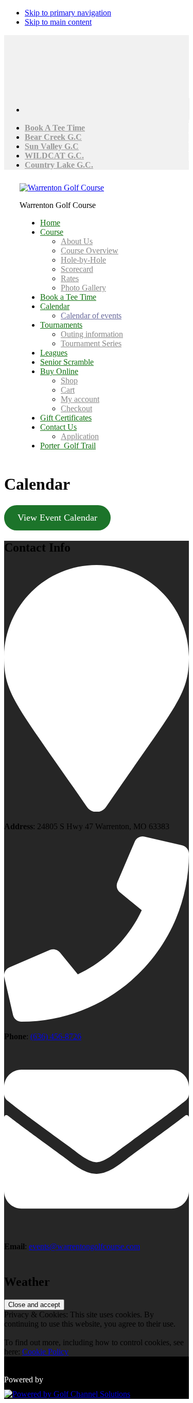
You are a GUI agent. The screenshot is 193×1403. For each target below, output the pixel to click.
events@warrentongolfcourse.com (84, 1246)
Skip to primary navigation (68, 12)
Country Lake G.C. (59, 164)
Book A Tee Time (55, 127)
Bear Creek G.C (53, 137)
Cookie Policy (45, 1351)
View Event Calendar (57, 517)
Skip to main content (58, 22)
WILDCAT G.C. (54, 155)
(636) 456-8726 (55, 1036)
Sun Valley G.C (52, 146)
